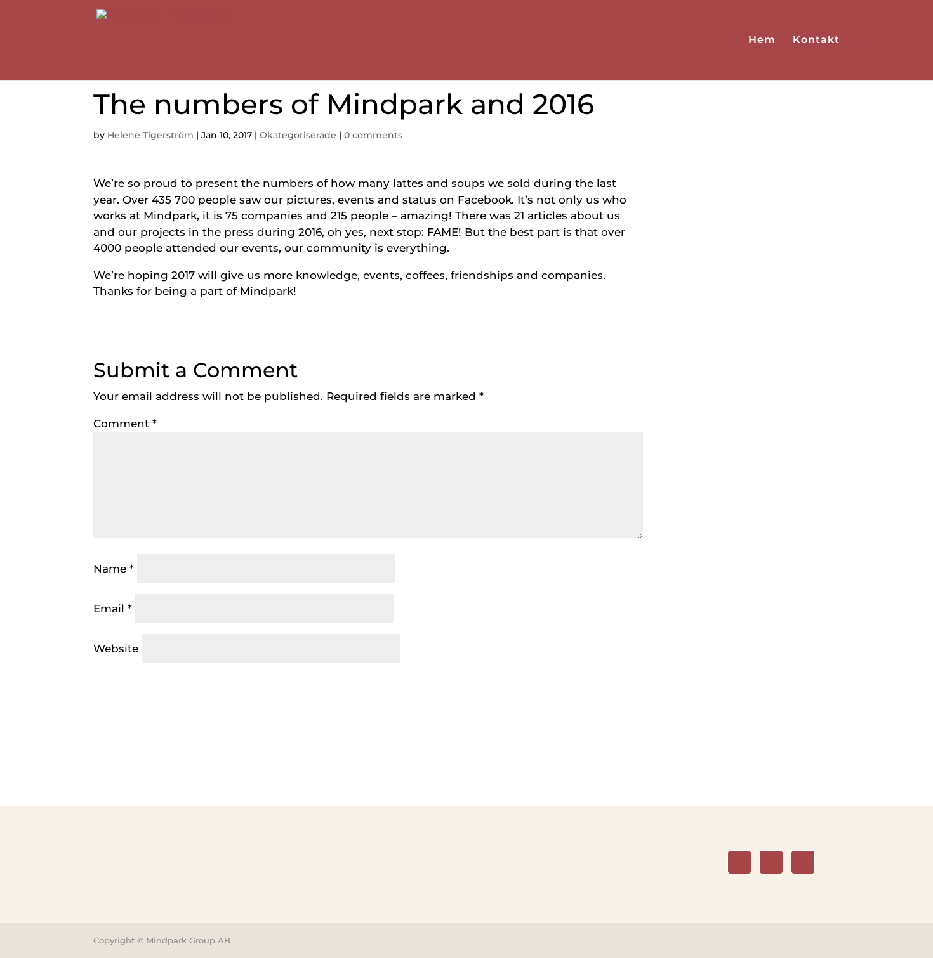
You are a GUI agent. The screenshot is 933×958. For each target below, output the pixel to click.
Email (112, 608)
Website (115, 648)
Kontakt (816, 41)
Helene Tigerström (150, 135)
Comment (125, 423)
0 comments (373, 135)
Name (113, 568)
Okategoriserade (298, 135)
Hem (762, 41)
